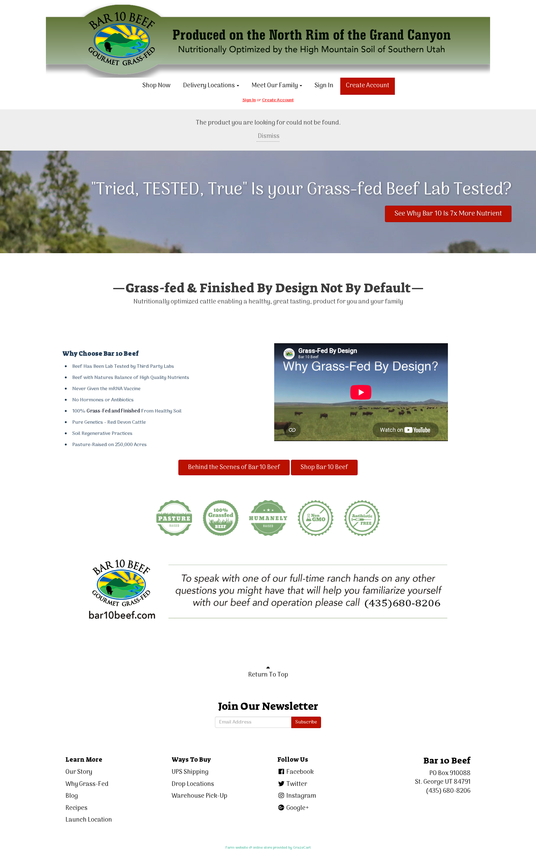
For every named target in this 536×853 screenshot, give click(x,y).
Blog (71, 796)
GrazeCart (302, 848)
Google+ (297, 808)
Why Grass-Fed (87, 784)
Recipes (76, 808)
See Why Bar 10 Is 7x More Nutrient (448, 213)
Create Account (367, 86)
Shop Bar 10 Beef (324, 467)
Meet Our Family (275, 86)
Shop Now (156, 86)
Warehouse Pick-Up (199, 796)
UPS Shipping (190, 772)
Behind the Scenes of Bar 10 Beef (234, 467)
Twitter (296, 784)
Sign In (324, 86)
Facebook (299, 772)
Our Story (78, 772)
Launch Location (88, 820)
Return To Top (268, 675)
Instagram (300, 796)
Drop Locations (193, 784)
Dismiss (268, 136)
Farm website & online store (249, 848)
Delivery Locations (209, 86)
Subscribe (306, 722)
